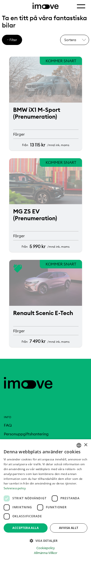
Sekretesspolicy (15, 488)
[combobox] (78, 445)
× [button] (85, 445)
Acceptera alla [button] (25, 528)
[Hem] (28, 387)
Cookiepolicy (45, 548)
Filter (13, 40)
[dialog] (45, 500)
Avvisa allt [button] (68, 528)
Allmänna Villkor (45, 553)
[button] (45, 540)
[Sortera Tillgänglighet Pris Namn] (74, 40)
